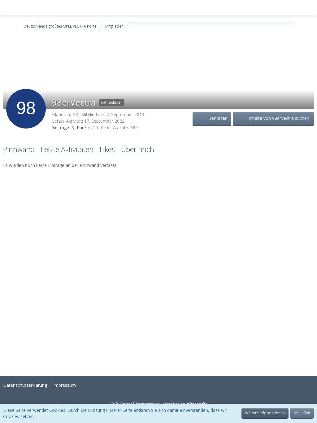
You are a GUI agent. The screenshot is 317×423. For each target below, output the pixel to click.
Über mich (137, 149)
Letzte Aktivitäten (67, 149)
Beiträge (60, 127)
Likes (107, 149)
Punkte (84, 127)
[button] (8, 8)
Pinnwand (19, 149)
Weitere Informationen (265, 413)
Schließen (302, 413)
